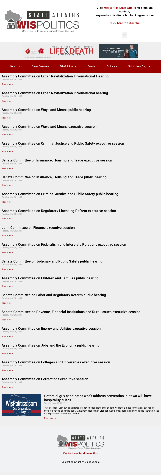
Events (91, 66)
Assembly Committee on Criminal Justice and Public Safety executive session (63, 143)
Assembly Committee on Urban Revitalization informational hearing (55, 93)
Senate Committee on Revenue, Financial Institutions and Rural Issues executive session (71, 312)
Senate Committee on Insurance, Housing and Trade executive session (57, 160)
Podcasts (111, 66)
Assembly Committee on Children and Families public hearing (50, 278)
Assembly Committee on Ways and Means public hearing (46, 110)
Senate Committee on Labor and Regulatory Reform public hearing (54, 295)
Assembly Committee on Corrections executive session (45, 379)
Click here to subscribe (125, 23)
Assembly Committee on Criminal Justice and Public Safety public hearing (60, 194)
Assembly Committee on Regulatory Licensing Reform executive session (59, 211)
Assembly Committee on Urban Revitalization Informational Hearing (55, 76)
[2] (80, 51)
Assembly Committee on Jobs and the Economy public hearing (51, 345)
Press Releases (40, 66)
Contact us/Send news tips (80, 453)
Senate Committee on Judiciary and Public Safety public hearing (52, 261)
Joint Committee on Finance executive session (38, 228)
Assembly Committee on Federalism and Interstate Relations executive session (64, 244)
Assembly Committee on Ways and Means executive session (49, 127)
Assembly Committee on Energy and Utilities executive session (51, 329)
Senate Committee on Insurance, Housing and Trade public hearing (54, 177)
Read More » (7, 84)
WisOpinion (66, 66)
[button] (124, 35)
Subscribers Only (137, 66)
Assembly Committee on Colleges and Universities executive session (56, 362)
